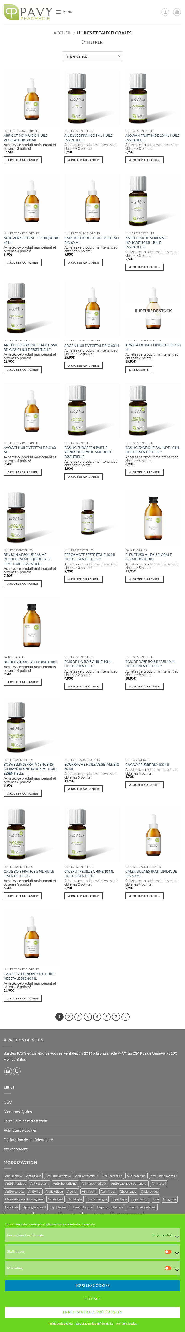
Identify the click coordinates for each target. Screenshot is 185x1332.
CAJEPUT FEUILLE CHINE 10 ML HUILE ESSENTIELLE (89, 873)
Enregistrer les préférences (92, 1312)
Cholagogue (128, 1191)
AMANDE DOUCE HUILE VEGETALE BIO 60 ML (92, 240)
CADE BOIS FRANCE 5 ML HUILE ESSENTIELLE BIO (29, 873)
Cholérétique (150, 1191)
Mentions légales (126, 1323)
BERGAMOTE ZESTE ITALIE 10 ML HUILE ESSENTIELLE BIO (90, 556)
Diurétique (74, 1199)
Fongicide (169, 1199)
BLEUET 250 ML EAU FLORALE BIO (30, 662)
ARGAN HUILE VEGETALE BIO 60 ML (92, 345)
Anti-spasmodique (94, 1183)
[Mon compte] (165, 12)
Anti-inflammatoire (164, 1176)
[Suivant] (125, 1017)
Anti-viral (34, 1191)
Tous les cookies (92, 1285)
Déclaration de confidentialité (94, 1323)
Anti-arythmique (86, 1176)
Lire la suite (139, 369)
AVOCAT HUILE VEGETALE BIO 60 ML (30, 449)
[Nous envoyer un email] (8, 1071)
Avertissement (16, 1148)
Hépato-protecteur (110, 1207)
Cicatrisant (55, 1199)
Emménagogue (96, 1199)
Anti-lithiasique (15, 1183)
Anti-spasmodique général (129, 1183)
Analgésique (13, 1176)
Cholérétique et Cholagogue (24, 1199)
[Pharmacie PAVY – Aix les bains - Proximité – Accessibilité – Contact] (28, 12)
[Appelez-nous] (17, 1071)
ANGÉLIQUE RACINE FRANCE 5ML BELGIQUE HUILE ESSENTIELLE (31, 347)
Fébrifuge (11, 1207)
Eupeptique (119, 1199)
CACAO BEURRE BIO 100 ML (147, 764)
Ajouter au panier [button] (22, 160)
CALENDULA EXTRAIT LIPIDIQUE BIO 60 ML (151, 873)
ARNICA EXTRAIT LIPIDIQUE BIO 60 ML (153, 347)
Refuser (92, 1299)
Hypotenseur (60, 1207)
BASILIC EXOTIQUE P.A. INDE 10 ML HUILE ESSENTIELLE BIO (152, 449)
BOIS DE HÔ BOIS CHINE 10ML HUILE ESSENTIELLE (88, 663)
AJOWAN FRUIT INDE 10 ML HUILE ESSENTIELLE (152, 137)
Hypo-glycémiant (34, 1207)
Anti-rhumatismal (65, 1183)
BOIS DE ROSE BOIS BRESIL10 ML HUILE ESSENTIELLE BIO (150, 663)
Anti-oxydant (39, 1183)
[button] (63, 12)
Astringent (89, 1191)
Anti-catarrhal (136, 1176)
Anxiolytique (54, 1191)
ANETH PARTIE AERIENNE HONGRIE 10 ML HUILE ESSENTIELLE (145, 242)
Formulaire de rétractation (25, 1120)
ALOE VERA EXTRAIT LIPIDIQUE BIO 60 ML (31, 240)
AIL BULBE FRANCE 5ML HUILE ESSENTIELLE (88, 137)
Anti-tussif (159, 1183)
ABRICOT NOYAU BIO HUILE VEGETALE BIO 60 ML (25, 137)
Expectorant (140, 1199)
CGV (8, 1102)
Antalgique (33, 1176)
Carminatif (108, 1191)
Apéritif (72, 1191)
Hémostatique (83, 1207)
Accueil (62, 32)
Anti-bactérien (112, 1176)
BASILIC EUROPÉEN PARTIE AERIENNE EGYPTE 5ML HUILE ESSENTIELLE (88, 451)
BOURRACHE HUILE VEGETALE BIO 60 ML (91, 766)
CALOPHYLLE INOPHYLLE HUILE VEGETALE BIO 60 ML (29, 976)
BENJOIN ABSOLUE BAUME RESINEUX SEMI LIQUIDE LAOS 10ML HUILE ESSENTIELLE (27, 558)
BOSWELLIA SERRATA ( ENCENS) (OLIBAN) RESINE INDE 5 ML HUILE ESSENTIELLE (31, 768)
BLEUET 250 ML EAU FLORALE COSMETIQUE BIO (148, 556)
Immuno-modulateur (142, 1207)
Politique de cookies (60, 1323)
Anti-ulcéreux (14, 1191)
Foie (156, 1199)
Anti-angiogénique (58, 1176)
